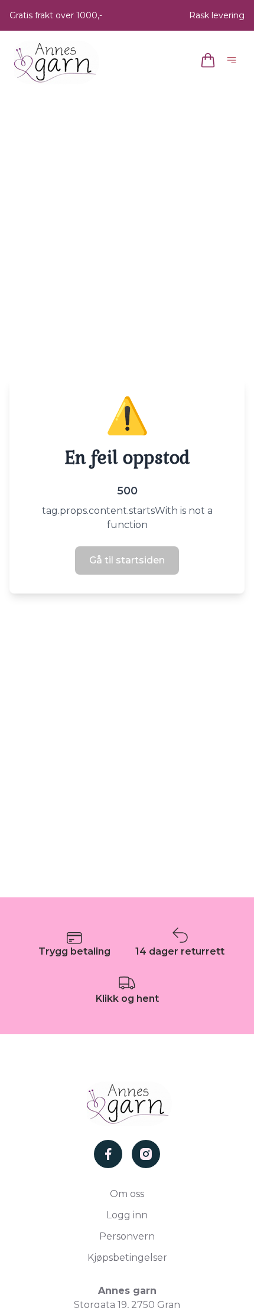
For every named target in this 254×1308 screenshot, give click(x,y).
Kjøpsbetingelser (127, 1257)
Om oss (127, 1193)
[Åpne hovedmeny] (234, 62)
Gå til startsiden (127, 560)
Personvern (127, 1236)
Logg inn (127, 1215)
